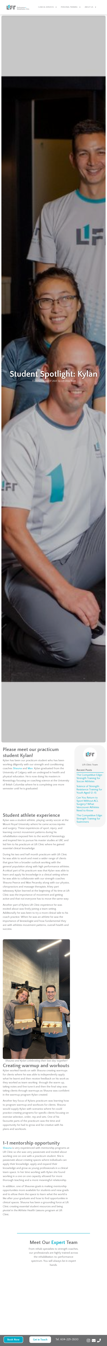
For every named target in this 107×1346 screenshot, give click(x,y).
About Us (89, 7)
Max (30, 768)
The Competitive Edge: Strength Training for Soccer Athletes (89, 778)
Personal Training (69, 7)
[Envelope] (94, 1340)
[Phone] (99, 1340)
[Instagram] (88, 1340)
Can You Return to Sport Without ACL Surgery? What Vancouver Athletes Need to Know (87, 804)
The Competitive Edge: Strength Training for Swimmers (89, 818)
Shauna (17, 768)
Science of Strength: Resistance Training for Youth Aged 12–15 (89, 789)
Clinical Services (46, 7)
